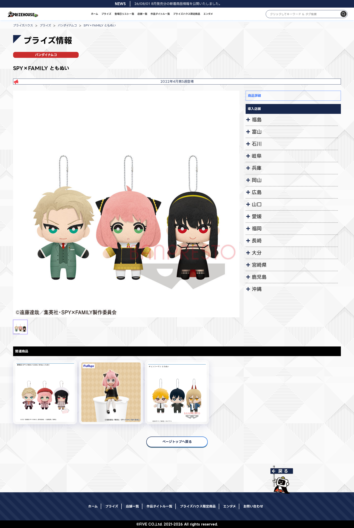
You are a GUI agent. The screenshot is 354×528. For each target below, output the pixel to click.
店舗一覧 (142, 14)
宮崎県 (259, 264)
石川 (257, 143)
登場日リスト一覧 (124, 14)
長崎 (257, 240)
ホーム (94, 14)
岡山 (257, 180)
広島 (257, 192)
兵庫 (257, 168)
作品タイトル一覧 (160, 14)
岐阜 (257, 156)
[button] (20, 327)
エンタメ (208, 14)
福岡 (257, 228)
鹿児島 (259, 277)
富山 (257, 131)
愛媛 (257, 216)
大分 (257, 252)
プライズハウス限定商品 (186, 14)
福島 (257, 119)
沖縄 (257, 289)
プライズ (106, 14)
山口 (257, 204)
